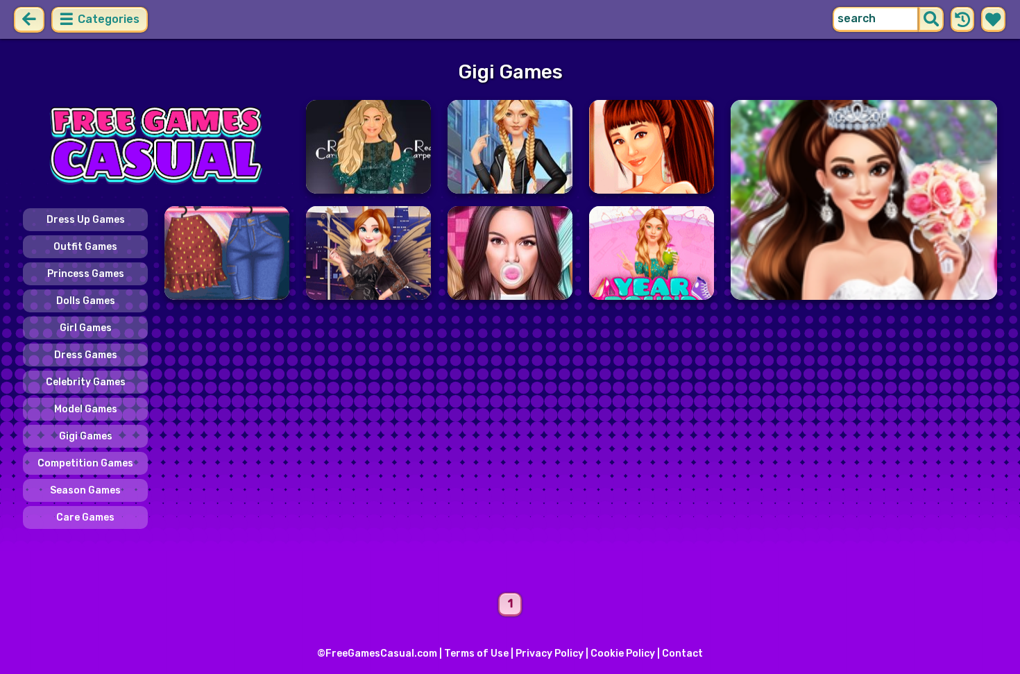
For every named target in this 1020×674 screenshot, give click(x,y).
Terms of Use (476, 653)
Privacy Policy (550, 653)
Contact (682, 653)
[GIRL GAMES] (156, 147)
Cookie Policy (622, 653)
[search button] (931, 19)
